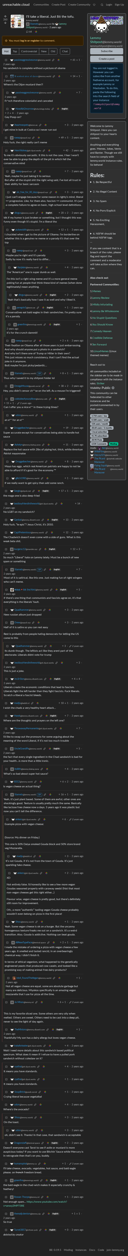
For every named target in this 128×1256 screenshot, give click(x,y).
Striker (100, 383)
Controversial (29, 51)
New (44, 51)
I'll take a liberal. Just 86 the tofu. (50, 16)
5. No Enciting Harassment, (100, 222)
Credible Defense (102, 338)
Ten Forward (99, 344)
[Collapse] (6, 60)
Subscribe (106, 51)
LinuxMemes (101, 351)
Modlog (113, 444)
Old (53, 51)
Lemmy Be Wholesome (105, 311)
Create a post (106, 59)
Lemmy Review (101, 298)
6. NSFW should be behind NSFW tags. (103, 235)
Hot (6, 51)
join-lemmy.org (115, 1250)
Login (109, 4)
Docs (92, 1250)
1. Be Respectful (102, 182)
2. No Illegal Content (105, 191)
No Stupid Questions (104, 318)
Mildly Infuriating (102, 304)
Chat (65, 51)
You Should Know (102, 324)
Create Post (59, 4)
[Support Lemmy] (94, 4)
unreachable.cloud (16, 4)
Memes (96, 291)
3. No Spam (99, 201)
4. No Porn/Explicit (104, 210)
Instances (81, 1250)
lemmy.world (32, 20)
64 (30, 32)
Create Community (79, 4)
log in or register (30, 40)
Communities (41, 4)
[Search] (102, 4)
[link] (36, 32)
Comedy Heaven (102, 331)
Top (15, 51)
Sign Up (119, 4)
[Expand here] (17, 21)
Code (101, 1250)
